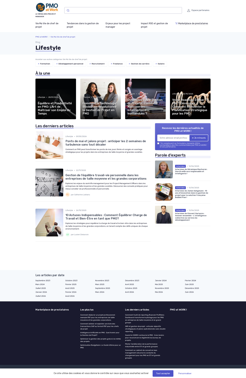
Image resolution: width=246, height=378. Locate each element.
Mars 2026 (99, 292)
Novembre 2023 (102, 280)
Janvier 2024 (161, 280)
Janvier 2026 (41, 292)
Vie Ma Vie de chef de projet (46, 25)
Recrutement (97, 64)
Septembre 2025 (102, 288)
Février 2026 (70, 292)
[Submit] (67, 10)
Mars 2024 (40, 284)
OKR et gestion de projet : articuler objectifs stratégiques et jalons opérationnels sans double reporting (145, 328)
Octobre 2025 (131, 288)
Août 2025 (70, 288)
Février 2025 (70, 284)
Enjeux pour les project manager (118, 25)
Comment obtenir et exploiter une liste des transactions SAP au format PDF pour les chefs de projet (99, 326)
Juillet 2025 (40, 288)
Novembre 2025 (162, 288)
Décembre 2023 (132, 280)
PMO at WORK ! (41, 37)
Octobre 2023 (71, 280)
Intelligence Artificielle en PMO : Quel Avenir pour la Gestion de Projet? (99, 334)
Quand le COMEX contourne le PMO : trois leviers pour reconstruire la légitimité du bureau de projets (144, 337)
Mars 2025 (99, 284)
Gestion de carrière (139, 64)
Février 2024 (190, 280)
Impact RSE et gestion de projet (154, 25)
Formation (44, 64)
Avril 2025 (129, 284)
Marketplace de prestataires (193, 23)
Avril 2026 (129, 292)
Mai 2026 (159, 292)
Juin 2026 (189, 292)
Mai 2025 (159, 284)
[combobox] (123, 10)
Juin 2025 (189, 284)
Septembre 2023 (42, 280)
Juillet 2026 (40, 296)
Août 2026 (70, 296)
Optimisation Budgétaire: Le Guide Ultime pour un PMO (100, 346)
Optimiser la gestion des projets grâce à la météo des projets (100, 340)
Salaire (160, 64)
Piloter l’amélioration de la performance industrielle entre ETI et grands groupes (141, 345)
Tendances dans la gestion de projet (83, 25)
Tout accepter (163, 373)
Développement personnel (69, 64)
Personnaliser (184, 373)
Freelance (117, 64)
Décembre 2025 (192, 288)
